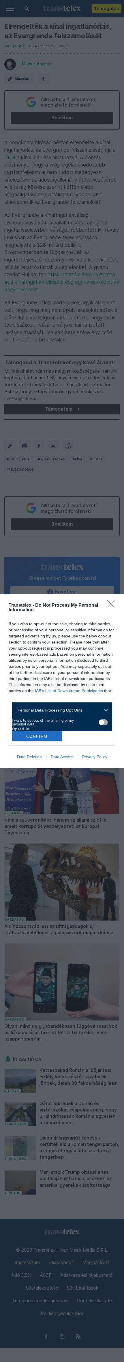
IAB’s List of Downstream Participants (69, 690)
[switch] (103, 722)
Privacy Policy (94, 756)
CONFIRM (37, 736)
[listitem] (60, 710)
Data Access (62, 756)
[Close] (112, 605)
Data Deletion (29, 756)
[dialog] (62, 681)
